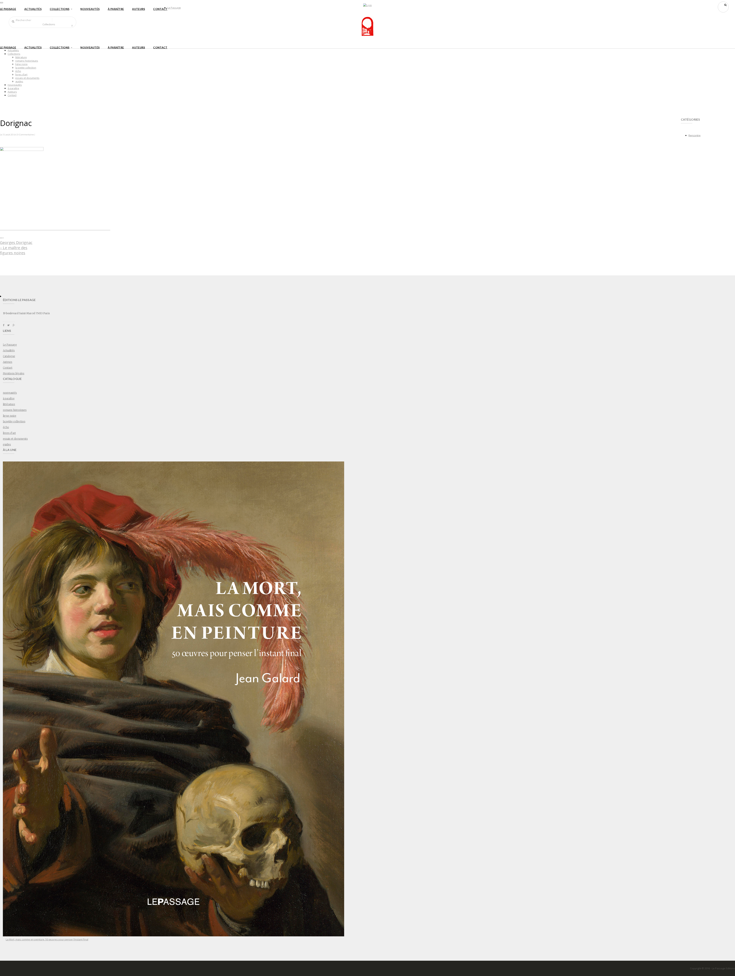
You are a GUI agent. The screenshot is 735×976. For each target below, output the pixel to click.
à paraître (116, 9)
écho (18, 71)
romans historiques (26, 60)
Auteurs (138, 9)
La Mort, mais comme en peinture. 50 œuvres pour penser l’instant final (47, 939)
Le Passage (8, 9)
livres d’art (21, 74)
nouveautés (90, 9)
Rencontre (694, 135)
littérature (21, 57)
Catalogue (9, 356)
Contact (160, 9)
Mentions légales (13, 373)
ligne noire (21, 64)
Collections (59, 9)
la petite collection (25, 67)
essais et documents (27, 78)
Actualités (33, 9)
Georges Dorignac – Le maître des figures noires (16, 247)
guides (19, 81)
